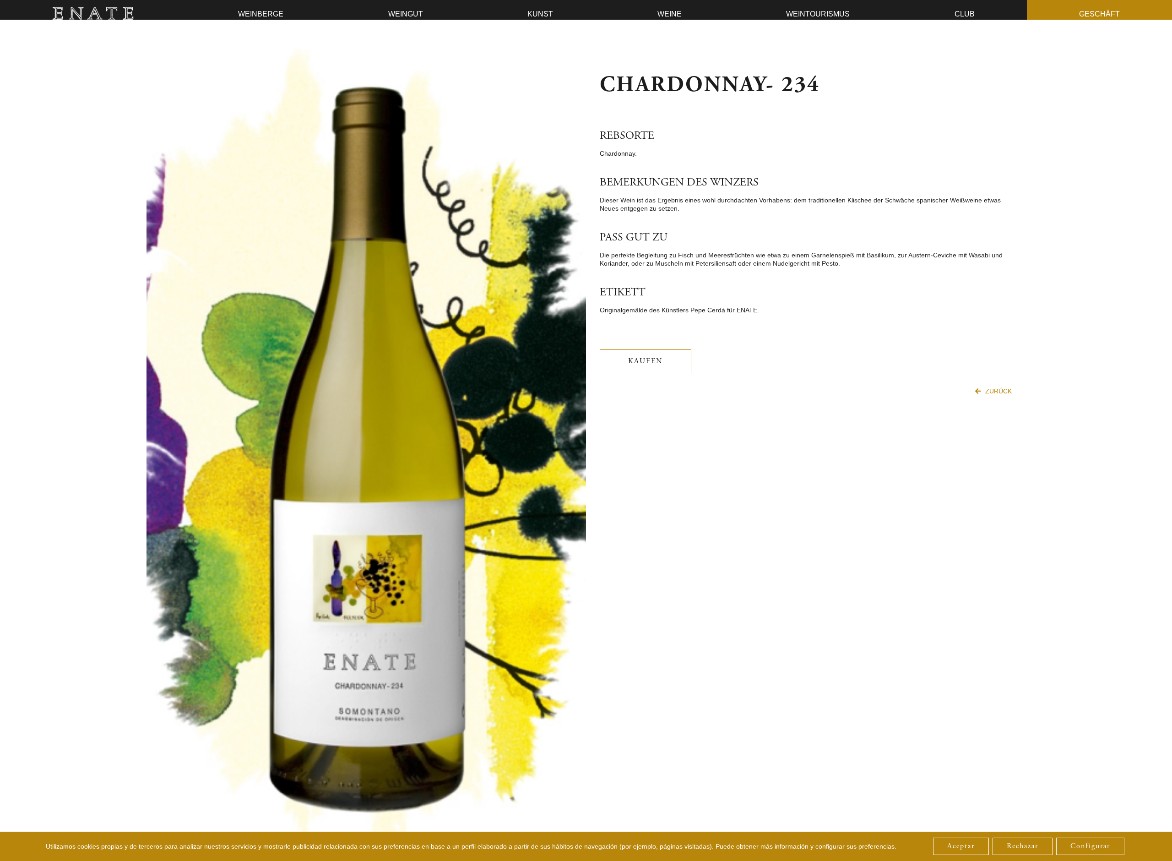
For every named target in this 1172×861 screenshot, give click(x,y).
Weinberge (260, 14)
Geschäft (1099, 14)
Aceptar (961, 846)
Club (965, 14)
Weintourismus (818, 14)
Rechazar (1022, 846)
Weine (669, 14)
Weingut (405, 14)
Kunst (540, 14)
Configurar (1090, 846)
